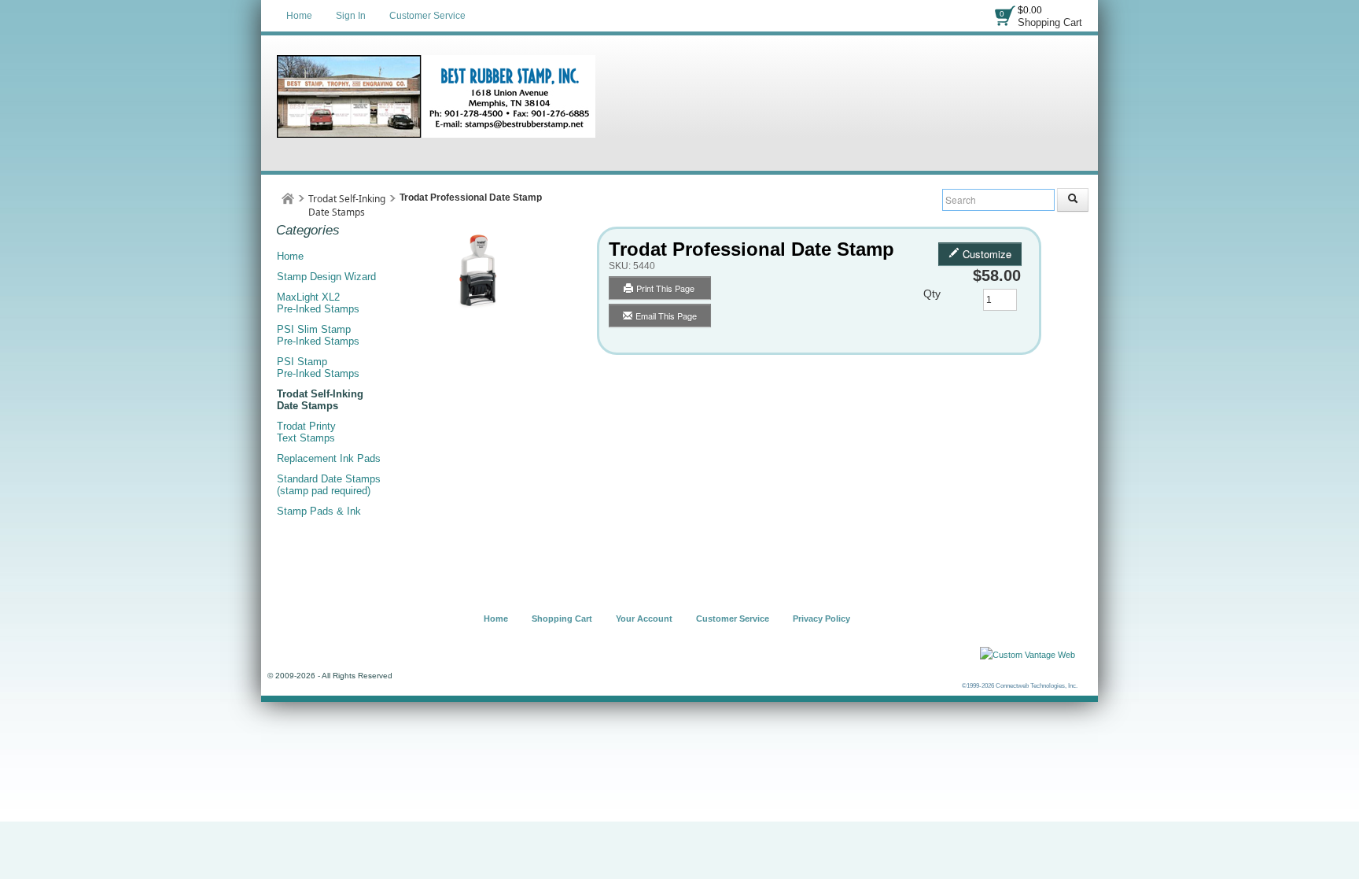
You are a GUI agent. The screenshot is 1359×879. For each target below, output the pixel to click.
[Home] (288, 198)
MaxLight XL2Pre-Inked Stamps (318, 303)
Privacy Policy (821, 618)
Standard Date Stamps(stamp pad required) (329, 485)
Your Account (644, 618)
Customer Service (427, 15)
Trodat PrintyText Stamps (306, 432)
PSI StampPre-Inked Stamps (318, 367)
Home (299, 15)
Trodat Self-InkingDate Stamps (346, 205)
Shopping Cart (1050, 22)
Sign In (351, 15)
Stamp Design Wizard (326, 277)
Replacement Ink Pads (329, 458)
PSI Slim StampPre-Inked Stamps (318, 335)
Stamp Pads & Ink (319, 511)
